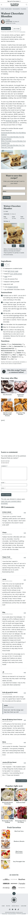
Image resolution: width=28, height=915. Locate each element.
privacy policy (22, 31)
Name (5, 186)
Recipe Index (8, 8)
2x (5, 264)
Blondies (23, 8)
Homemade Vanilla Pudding (7, 821)
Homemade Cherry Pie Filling (20, 821)
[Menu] (1, 4)
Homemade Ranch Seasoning (7, 803)
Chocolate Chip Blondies (20, 413)
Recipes (8, 905)
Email (5, 191)
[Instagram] (9, 909)
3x (8, 264)
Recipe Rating (5, 461)
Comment (4, 466)
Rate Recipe (16, 28)
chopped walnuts (12, 287)
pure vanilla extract (16, 274)
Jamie (8, 19)
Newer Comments (21, 781)
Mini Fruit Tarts (19, 831)
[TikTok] (18, 909)
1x (2, 264)
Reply (25, 512)
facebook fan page (11, 120)
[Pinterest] (15, 909)
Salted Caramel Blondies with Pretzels (7, 414)
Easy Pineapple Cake (19, 861)
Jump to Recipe (6, 28)
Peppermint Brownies (20, 395)
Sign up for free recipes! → (14, 1)
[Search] (26, 4)
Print (21, 245)
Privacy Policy (4, 913)
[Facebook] (12, 909)
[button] (6, 21)
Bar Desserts (16, 8)
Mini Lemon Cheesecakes (19, 852)
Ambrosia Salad (20, 802)
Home (2, 8)
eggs (5, 276)
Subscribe (23, 905)
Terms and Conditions (12, 913)
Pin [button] (14, 245)
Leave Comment (6, 494)
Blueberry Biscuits (19, 841)
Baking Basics (15, 905)
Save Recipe (6, 197)
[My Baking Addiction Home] (14, 4)
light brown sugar (13, 271)
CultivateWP (23, 913)
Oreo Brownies (7, 394)
